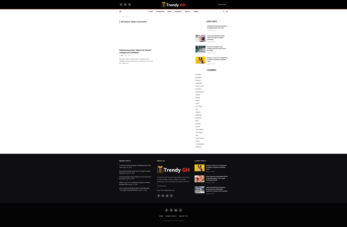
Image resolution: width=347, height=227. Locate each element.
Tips (197, 135)
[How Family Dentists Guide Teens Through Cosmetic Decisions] (200, 38)
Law (197, 109)
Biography (199, 77)
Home (151, 11)
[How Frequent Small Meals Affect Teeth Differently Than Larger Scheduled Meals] (199, 178)
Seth (122, 55)
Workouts (198, 147)
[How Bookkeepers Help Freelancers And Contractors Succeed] (200, 49)
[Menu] (120, 12)
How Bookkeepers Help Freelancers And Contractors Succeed (216, 48)
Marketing (199, 115)
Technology (199, 132)
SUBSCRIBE (222, 4)
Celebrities (160, 11)
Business (178, 11)
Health (187, 11)
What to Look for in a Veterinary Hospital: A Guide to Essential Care (217, 59)
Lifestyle (198, 112)
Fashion (198, 94)
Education (198, 89)
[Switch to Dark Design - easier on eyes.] (224, 11)
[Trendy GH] (173, 4)
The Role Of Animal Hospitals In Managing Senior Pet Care (217, 27)
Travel (195, 11)
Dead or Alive (200, 86)
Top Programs (200, 138)
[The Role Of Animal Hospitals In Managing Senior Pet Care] (200, 28)
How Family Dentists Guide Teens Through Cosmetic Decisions (215, 37)
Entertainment (200, 92)
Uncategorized (200, 144)
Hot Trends (199, 106)
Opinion (198, 126)
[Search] (227, 12)
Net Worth (199, 118)
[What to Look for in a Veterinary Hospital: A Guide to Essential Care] (200, 60)
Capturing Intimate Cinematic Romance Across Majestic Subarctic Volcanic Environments (217, 189)
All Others (198, 74)
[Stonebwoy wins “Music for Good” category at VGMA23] (136, 37)
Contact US (183, 216)
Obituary (198, 123)
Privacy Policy (171, 216)
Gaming (198, 97)
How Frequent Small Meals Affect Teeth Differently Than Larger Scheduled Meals (217, 178)
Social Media (199, 129)
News (169, 11)
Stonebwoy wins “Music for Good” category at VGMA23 (135, 51)
